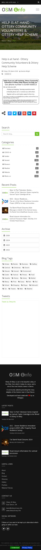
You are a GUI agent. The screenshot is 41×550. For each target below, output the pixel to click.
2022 (8, 250)
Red (29, 281)
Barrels (15, 264)
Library (24, 278)
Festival (15, 275)
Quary (22, 281)
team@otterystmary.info (14, 508)
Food (32, 275)
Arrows (6, 264)
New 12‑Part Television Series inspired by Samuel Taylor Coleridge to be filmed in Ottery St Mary (24, 414)
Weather (21, 168)
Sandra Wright (25, 71)
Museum (21, 164)
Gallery (4, 482)
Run (35, 281)
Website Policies (7, 488)
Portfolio (4, 485)
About (4, 470)
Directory (5, 479)
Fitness (24, 275)
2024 (8, 240)
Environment (26, 271)
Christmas (17, 267)
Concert (16, 271)
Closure (7, 271)
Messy (6, 281)
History (15, 278)
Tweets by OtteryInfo (9, 302)
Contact (4, 476)
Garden (21, 156)
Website (21, 172)
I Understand (15, 547)
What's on (21, 176)
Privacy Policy (27, 547)
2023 (8, 245)
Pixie (14, 281)
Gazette (7, 278)
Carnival (7, 267)
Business (21, 148)
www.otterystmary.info (13, 510)
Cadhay (34, 264)
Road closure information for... (20, 216)
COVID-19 (8, 74)
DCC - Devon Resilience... (19, 199)
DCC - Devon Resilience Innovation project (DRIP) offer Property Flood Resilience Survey (23, 428)
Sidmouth (34, 285)
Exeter (6, 275)
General (21, 160)
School (6, 285)
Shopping (16, 285)
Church (26, 267)
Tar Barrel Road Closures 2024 (21, 207)
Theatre (13, 289)
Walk (21, 289)
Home (4, 41)
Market (32, 278)
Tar (5, 289)
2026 (8, 235)
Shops (25, 285)
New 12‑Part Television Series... (21, 190)
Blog (9, 41)
